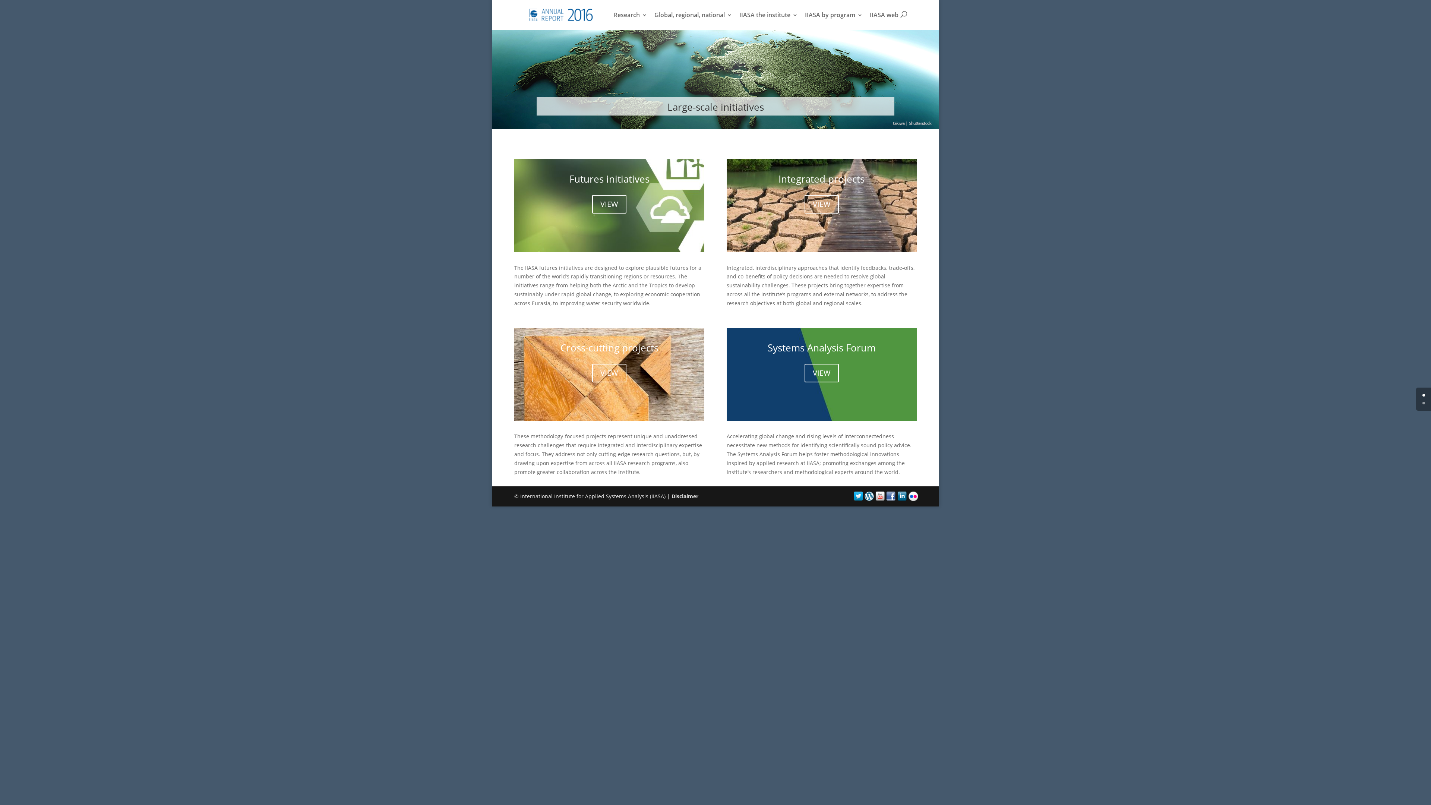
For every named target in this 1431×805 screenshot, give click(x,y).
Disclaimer (685, 496)
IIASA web (884, 15)
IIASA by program (830, 15)
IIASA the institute (764, 15)
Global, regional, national (689, 15)
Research (627, 15)
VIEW (609, 204)
